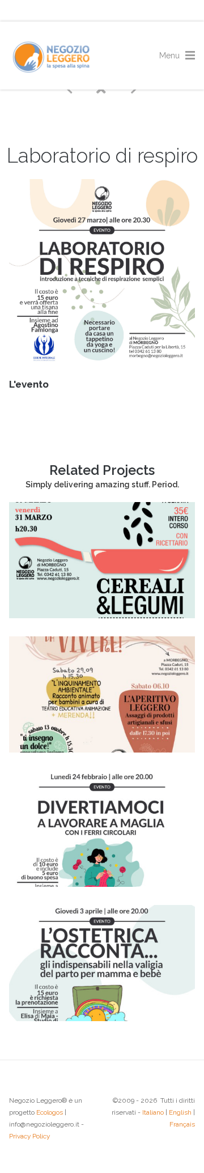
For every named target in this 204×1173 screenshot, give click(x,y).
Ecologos (49, 1112)
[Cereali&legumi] (102, 615)
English (180, 1112)
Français (182, 1124)
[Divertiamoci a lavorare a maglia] (102, 884)
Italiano (153, 1112)
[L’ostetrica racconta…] (102, 1018)
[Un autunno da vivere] (102, 749)
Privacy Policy (29, 1136)
